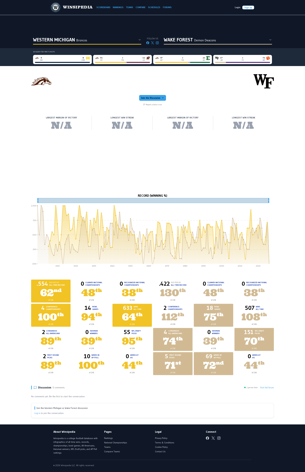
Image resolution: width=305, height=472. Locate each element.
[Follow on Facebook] (147, 42)
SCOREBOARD (103, 7)
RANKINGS (118, 7)
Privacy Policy (161, 438)
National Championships (115, 442)
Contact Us (160, 451)
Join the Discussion (150, 97)
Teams (107, 447)
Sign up (248, 7)
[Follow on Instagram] (157, 42)
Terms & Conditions (164, 442)
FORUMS (167, 7)
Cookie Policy (161, 447)
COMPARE (141, 7)
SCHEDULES (154, 7)
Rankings (108, 438)
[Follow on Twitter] (152, 42)
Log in (37, 413)
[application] (152, 233)
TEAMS (129, 7)
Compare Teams (112, 451)
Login (237, 7)
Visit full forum (267, 387)
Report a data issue (154, 104)
